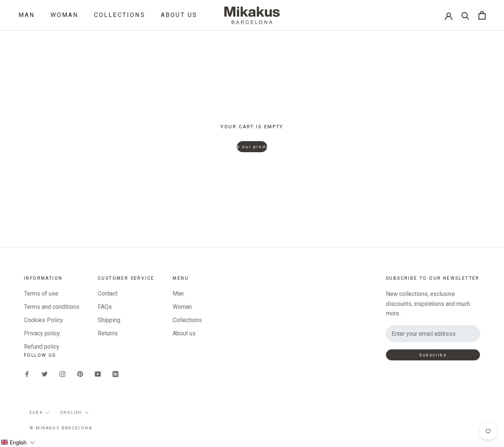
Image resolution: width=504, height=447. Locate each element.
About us (179, 14)
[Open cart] (482, 15)
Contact (107, 293)
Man (26, 14)
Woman (65, 14)
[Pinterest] (80, 373)
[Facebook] (27, 373)
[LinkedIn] (115, 373)
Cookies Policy (43, 320)
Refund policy (41, 346)
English (71, 413)
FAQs (105, 306)
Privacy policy (42, 333)
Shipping (109, 320)
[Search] (465, 15)
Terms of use (41, 293)
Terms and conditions (51, 306)
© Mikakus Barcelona (61, 428)
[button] (18, 442)
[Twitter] (45, 373)
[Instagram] (62, 373)
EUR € (36, 413)
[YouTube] (98, 373)
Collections (119, 14)
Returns (108, 333)
